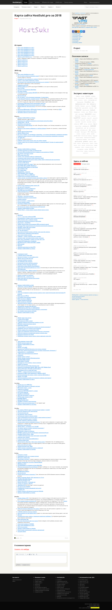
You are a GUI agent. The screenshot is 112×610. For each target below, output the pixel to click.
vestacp (94, 130)
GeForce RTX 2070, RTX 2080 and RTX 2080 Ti (29, 368)
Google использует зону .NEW (25, 446)
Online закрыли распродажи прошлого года (28, 365)
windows (78, 133)
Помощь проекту (68, 2)
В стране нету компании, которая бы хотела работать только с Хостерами (85, 236)
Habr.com (20, 245)
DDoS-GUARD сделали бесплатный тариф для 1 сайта (31, 105)
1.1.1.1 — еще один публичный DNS (27, 216)
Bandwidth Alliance (22, 398)
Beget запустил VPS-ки (23, 295)
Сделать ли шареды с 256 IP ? (25, 483)
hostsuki (92, 110)
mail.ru (89, 116)
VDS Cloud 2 (82, 585)
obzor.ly (94, 122)
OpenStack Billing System (24, 359)
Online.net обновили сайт (24, 480)
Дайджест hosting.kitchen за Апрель (26, 248)
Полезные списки (26, 7)
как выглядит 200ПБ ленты (24, 429)
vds (90, 130)
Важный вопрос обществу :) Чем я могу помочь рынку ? (31, 441)
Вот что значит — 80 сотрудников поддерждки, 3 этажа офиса (33, 97)
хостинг (91, 149)
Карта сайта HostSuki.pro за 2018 (26, 525)
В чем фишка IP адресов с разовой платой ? (29, 98)
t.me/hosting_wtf (76, 39)
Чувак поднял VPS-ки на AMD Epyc (26, 175)
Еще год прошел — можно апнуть (26, 200)
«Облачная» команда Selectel (25, 286)
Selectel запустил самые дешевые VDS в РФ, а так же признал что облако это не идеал (85, 222)
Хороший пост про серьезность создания (28, 79)
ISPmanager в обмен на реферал (26, 431)
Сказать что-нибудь (21, 549)
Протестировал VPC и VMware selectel (27, 270)
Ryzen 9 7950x (78, 126)
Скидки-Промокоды (89, 69)
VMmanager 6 (84, 132)
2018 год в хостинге (22, 527)
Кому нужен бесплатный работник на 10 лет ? (29, 267)
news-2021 (88, 120)
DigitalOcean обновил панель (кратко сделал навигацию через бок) (34, 336)
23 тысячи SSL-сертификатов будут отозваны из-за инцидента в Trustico (35, 152)
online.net (76, 124)
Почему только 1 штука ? (24, 356)
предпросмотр (26, 564)
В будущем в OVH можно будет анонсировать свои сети (31, 103)
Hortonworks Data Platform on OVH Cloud (28, 167)
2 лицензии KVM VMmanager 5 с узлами (28, 391)
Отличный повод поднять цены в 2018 (27, 111)
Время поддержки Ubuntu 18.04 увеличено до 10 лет (31, 477)
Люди (31, 2)
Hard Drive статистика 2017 (24, 124)
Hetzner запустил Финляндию (25, 131)
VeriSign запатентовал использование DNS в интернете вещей (33, 224)
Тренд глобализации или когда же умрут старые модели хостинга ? (34, 417)
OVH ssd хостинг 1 (83, 588)
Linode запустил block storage (25, 125)
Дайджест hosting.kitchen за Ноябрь (26, 492)
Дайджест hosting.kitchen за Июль (26, 344)
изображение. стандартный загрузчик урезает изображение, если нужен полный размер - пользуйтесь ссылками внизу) (29, 554)
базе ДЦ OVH (75, 27)
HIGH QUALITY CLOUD (23, 361)
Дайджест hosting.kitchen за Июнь (26, 312)
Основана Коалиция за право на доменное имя (29, 150)
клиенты (79, 143)
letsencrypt (77, 116)
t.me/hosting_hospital (77, 36)
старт (63, 585)
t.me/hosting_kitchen (77, 42)
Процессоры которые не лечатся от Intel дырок (29, 221)
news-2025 (89, 122)
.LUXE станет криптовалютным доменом (28, 353)
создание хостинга (89, 147)
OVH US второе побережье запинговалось (28, 233)
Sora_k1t (75, 220)
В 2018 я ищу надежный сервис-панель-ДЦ (28, 185)
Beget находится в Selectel (24, 298)
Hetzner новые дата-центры (24, 317)
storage (77, 130)
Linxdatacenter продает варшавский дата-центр (29, 488)
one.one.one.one (22, 473)
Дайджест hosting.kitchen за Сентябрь (27, 404)
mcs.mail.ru (93, 116)
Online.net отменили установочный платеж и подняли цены (32, 333)
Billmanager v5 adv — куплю (24, 387)
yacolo (88, 134)
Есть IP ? (20, 139)
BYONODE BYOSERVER (79, 217)
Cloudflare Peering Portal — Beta (26, 434)
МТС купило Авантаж (23, 392)
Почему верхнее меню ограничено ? (27, 474)
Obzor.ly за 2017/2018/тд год (25, 56)
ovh (81, 124)
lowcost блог (37, 584)
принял (65, 501)
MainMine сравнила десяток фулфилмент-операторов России (33, 432)
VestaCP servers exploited (24, 229)
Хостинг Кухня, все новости (41, 587)
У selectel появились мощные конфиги (27, 511)
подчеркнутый (23, 554)
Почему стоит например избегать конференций (29, 156)
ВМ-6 (95, 27)
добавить (18, 564)
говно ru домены (91, 139)
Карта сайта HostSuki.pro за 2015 (26, 50)
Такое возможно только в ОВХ (25, 341)
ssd (85, 128)
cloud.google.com (92, 100)
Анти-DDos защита (83, 579)
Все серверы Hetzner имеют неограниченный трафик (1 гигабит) (34, 410)
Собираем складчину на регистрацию (27, 197)
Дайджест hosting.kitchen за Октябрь (27, 449)
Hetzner (83, 27)
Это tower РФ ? (21, 137)
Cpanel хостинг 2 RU (83, 582)
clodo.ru (85, 100)
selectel (93, 126)
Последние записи (86, 164)
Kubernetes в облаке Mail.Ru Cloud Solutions (28, 266)
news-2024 (83, 122)
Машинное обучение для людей (26, 334)
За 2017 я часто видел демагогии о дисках (28, 80)
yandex (92, 134)
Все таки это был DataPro (24, 486)
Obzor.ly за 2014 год (23, 63)
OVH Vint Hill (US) (22, 95)
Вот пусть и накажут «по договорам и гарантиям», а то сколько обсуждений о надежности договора (42, 134)
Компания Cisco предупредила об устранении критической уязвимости (35, 225)
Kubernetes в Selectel (23, 325)
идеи (95, 141)
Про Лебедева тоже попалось (25, 261)
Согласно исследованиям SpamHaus (27, 89)
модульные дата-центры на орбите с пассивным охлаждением (83, 185)
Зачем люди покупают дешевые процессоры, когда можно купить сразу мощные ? (85, 204)
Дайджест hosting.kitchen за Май (26, 285)
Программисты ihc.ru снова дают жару (27, 370)
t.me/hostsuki (75, 41)
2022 (60, 109)
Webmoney (93, 132)
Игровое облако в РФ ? (23, 498)
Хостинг (58, 7)
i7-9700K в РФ (21, 489)
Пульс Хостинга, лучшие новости (42, 588)
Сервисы (50, 7)
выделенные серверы (81, 139)
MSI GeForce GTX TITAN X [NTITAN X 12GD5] (29, 242)
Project (16, 18)
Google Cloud (78, 108)
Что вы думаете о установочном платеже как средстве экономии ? (34, 327)
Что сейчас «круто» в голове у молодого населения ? (31, 428)
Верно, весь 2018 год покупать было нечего (28, 278)
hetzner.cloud (86, 110)
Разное (43, 7)
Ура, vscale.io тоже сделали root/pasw (27, 311)
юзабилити (85, 153)
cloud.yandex (80, 102)
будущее (95, 135)
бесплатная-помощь (86, 135)
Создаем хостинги (39, 592)
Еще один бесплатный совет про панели (28, 521)
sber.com (20, 514)
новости (91, 143)
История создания (61, 584)
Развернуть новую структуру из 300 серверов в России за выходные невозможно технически (41, 136)
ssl (87, 128)
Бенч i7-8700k (21, 88)
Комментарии (77, 164)
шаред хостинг (92, 151)
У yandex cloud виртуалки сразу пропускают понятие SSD (32, 435)
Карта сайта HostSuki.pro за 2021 (88, 86)
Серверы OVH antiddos (84, 595)
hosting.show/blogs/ (77, 298)
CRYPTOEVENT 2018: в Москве (25, 173)
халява (86, 149)
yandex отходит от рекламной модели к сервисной (30, 448)
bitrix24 (75, 100)
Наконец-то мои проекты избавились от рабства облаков (32, 128)
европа (91, 141)
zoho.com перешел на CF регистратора (27, 411)
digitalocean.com (80, 104)
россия (83, 145)
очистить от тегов (36, 554)
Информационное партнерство (64, 592)
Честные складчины (83, 593)
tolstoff (75, 173)
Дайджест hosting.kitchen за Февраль (27, 149)
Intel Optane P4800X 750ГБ (24, 203)
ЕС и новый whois (22, 170)
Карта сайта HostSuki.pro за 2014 (26, 52)
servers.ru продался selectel (81, 242)
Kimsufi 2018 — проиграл (24, 171)
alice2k (17, 538)
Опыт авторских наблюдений (63, 588)
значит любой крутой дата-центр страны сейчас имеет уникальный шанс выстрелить (39, 159)
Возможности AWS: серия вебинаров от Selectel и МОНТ (32, 373)
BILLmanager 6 (89, 98)
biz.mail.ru (80, 100)
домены (85, 141)
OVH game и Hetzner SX (23, 457)
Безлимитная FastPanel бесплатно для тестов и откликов (32, 349)
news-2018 (95, 118)
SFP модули (77, 279)
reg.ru (95, 124)
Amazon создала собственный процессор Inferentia (30, 491)
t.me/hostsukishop (76, 33)
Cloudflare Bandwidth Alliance (25, 479)
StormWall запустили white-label (25, 190)
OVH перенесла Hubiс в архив (25, 321)
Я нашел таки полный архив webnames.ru (28, 438)
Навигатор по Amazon (23, 389)
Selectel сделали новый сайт (25, 343)
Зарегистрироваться (94, 2)
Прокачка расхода (61, 590)
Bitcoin (95, 98)
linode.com (83, 116)
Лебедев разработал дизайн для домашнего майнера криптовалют (34, 378)
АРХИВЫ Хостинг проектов (63, 593)
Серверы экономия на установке (42, 590)
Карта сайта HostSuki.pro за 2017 (26, 47)
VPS (89, 132)
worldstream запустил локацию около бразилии (29, 328)
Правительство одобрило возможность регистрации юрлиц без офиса (35, 121)
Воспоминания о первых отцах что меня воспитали (30, 218)
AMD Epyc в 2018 (22, 464)
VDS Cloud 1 (82, 584)
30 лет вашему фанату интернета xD (27, 501)
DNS (88, 104)
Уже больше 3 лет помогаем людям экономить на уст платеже (33, 82)
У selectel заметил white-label (25, 255)
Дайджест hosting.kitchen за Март (26, 208)
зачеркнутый (21, 554)
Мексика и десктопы (79, 191)
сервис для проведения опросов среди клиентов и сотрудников (33, 331)
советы (82, 147)
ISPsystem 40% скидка (47, 2)
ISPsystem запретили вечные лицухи (27, 324)
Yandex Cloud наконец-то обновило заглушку (29, 386)
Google (94, 106)
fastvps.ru (93, 104)
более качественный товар (24, 445)
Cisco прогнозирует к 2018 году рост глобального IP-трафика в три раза (86, 80)
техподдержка (80, 149)
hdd (95, 108)
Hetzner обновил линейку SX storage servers (29, 358)
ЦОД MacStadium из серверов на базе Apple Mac (30, 465)
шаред (85, 151)
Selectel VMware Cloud (23, 133)
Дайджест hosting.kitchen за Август (26, 379)
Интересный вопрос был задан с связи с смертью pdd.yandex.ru (34, 375)
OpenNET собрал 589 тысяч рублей (26, 227)
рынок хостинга (89, 145)
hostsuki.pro (21, 535)
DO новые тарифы (22, 91)
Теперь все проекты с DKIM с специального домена (85, 62)
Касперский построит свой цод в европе (28, 263)
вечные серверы (79, 137)
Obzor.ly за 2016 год (23, 60)
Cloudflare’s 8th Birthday (23, 394)
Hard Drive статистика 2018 (24, 425)
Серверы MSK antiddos (84, 598)
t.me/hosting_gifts (76, 35)
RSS (86, 50)
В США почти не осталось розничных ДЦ (28, 176)
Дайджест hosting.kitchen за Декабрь (27, 528)
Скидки (36, 7)
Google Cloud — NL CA (23, 122)
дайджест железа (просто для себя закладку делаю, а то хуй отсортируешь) (85, 210)
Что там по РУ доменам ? (24, 187)
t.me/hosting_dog (76, 38)
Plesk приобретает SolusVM (24, 302)
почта (79, 145)
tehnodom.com (84, 130)
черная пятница (79, 151)
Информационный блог (62, 581)
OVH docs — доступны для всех (25, 196)
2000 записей (21, 244)
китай (75, 143)
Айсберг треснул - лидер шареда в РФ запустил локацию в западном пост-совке (86, 197)
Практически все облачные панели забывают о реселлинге (32, 309)
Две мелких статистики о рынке (25, 153)
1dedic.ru (78, 96)
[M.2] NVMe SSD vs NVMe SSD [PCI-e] (27, 165)
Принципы (37, 2)
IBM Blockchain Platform (23, 471)
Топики (25, 2)
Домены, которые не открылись (25, 275)
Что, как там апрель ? (23, 230)
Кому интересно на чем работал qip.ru (27, 513)
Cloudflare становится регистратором (27, 401)
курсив (19, 554)
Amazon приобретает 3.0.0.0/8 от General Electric (30, 462)
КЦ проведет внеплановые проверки (27, 297)
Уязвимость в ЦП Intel (23, 85)
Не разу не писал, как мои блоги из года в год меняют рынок (86, 74)
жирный (17, 554)
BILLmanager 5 (81, 98)
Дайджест (20, 117)
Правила (59, 585)
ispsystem (88, 114)
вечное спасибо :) (81, 24)
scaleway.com (86, 126)
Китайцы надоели (22, 199)
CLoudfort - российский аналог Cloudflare (84, 274)
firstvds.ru (82, 106)
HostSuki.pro (17, 2)
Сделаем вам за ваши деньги (81, 169)
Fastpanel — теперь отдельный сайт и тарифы (29, 236)
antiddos (93, 96)
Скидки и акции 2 (38, 582)
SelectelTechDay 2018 (23, 400)
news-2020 (82, 120)
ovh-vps (85, 124)
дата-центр (78, 141)
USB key (20, 346)
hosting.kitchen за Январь (29, 117)
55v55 (98, 605)
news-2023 (77, 122)
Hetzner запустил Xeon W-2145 (25, 258)
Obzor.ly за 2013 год (23, 64)
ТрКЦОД (20, 291)
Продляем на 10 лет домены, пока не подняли (29, 362)
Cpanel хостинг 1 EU (83, 581)
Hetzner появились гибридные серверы (27, 420)
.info (98, 606)
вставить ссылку (31, 554)
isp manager (81, 114)
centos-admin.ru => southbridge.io (26, 352)
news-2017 (89, 118)
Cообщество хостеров (62, 595)
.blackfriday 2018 (22, 485)
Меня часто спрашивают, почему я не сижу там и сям (31, 239)
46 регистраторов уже (23, 413)
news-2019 (77, 120)
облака (95, 143)
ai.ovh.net (20, 143)
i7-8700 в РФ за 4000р (23, 319)
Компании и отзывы (22, 454)
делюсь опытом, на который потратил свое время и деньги (32, 178)
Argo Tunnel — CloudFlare (24, 222)
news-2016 (83, 118)
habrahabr (91, 108)
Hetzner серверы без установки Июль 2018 (28, 330)
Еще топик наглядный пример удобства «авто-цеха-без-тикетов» (34, 232)
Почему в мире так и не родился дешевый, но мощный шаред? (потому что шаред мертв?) (40, 142)
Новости (97, 81)
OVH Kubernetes (22, 269)
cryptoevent (20, 355)
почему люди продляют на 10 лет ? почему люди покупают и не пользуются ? (84, 261)
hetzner (78, 110)
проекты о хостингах (80, 13)
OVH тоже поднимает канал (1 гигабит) (27, 419)
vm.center (77, 132)
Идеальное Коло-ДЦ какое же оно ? (82, 179)
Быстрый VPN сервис (39, 579)
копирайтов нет (96, 604)
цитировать (26, 554)
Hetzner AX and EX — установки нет (26, 482)
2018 (17, 535)
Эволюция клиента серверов (25, 303)
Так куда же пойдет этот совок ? (25, 164)
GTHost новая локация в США (25, 397)
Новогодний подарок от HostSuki (26, 524)
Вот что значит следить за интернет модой (28, 76)
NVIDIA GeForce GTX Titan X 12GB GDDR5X (29, 308)
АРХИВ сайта (58, 2)
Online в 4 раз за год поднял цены (26, 403)
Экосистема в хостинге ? (24, 459)
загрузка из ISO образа (23, 162)
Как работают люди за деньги (25, 414)
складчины (77, 147)
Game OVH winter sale (23, 519)
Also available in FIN (22, 168)
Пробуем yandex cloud (23, 440)
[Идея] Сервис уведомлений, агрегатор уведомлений (31, 530)
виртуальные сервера (89, 137)
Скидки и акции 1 (38, 581)
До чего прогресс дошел (24, 202)
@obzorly (59, 596)
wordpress (83, 133)
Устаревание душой (22, 254)
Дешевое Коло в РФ (83, 596)
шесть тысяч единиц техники (25, 235)
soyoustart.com (79, 128)
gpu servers (85, 108)
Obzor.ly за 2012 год (23, 66)
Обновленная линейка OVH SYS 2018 (27, 306)
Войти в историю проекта (62, 582)
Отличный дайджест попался (25, 260)
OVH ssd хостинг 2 (83, 590)
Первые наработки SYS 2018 (25, 300)
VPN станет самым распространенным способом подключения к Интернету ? (37, 350)
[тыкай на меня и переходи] (79, 20)
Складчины (16, 7)
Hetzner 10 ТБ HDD (22, 347)
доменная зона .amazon (24, 437)
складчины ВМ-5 (89, 27)
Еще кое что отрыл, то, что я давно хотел (28, 257)
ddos (93, 102)
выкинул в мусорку (42, 109)
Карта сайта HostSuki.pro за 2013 (26, 53)
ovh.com (90, 124)
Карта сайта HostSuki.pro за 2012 (26, 55)
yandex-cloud (77, 135)
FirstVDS (77, 106)
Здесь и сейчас (81, 161)
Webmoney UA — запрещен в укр (26, 276)
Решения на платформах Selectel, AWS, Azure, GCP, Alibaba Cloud (34, 367)
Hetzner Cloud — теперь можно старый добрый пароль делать (33, 210)
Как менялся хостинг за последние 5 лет (66, 598)
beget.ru (75, 98)
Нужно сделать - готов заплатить (80, 299)
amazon (87, 96)
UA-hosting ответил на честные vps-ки (27, 112)
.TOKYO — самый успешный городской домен (29, 371)
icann (87, 112)
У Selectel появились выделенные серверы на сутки (31, 322)
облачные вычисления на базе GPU (26, 247)
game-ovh (88, 106)
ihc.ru (91, 112)
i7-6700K (83, 112)
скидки (95, 145)
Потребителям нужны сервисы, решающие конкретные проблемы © (35, 516)
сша (95, 147)
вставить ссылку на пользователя (33, 554)
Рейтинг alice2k (60, 587)
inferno (95, 112)
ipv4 (76, 114)
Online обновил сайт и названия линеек (27, 219)
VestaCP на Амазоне (23, 364)
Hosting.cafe (37, 585)
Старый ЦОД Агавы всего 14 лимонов (27, 241)
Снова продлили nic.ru (23, 191)
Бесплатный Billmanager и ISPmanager (27, 109)
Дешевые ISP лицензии (84, 592)
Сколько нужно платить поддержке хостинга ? (29, 422)
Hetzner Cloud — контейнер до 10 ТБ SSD (28, 426)
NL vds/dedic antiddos (84, 587)
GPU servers (77, 174)
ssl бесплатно (92, 128)
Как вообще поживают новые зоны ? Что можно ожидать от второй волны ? (85, 268)
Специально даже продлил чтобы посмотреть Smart (31, 158)
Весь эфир (76, 289)
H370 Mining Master (22, 279)
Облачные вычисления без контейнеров (28, 467)
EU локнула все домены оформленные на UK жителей (31, 206)
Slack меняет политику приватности (26, 188)
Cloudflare (87, 102)
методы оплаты (85, 143)
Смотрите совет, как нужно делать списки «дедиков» (31, 238)
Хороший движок (22, 531)
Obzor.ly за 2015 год (23, 61)
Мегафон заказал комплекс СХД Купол (27, 264)
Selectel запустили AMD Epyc (25, 384)
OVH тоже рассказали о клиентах (26, 395)
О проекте (59, 579)
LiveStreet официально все (24, 161)
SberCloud (20, 215)
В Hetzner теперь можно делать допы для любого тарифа (32, 140)
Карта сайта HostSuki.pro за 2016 (26, 49)
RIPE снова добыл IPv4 (23, 155)
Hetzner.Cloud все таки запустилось (26, 106)
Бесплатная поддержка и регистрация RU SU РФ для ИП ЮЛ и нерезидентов (85, 229)
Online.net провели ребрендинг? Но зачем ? (29, 508)
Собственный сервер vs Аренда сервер (27, 416)
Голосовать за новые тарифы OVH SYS (27, 92)
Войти (85, 2)
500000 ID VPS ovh (22, 86)
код (27, 554)
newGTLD (77, 118)
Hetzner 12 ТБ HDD (22, 376)
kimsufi (94, 114)
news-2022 (94, 120)
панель (75, 145)
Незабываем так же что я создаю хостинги (28, 456)
